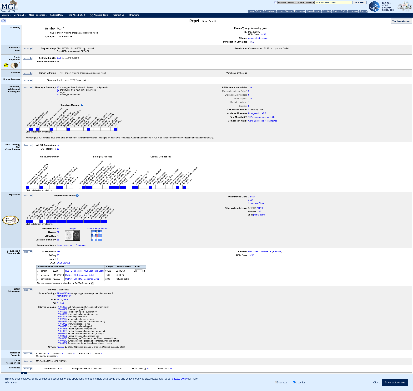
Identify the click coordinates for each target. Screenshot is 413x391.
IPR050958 (62, 307)
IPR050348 (62, 328)
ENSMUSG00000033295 (259, 251)
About (3, 11)
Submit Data (56, 15)
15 (58, 87)
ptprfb (262, 215)
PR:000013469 (64, 293)
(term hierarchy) (64, 296)
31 (58, 232)
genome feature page (258, 38)
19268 (263, 34)
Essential (282, 382)
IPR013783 (62, 324)
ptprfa (256, 215)
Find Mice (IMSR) (76, 15)
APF (264, 113)
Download (19, 15)
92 (61, 368)
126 (250, 98)
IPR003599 (62, 314)
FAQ (13, 11)
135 (58, 251)
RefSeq (68, 275)
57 (58, 145)
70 (58, 255)
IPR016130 (62, 331)
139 (250, 87)
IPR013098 (62, 316)
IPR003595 (62, 333)
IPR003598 (62, 326)
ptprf (259, 211)
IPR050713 (62, 338)
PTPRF (260, 208)
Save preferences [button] (395, 382)
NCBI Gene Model (73, 271)
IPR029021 (62, 336)
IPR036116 (62, 312)
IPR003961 (62, 309)
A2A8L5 (60, 347)
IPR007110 (62, 319)
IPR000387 (62, 343)
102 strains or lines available (261, 117)
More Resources (37, 15)
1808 (59, 58)
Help (8, 11)
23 (58, 236)
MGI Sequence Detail (94, 271)
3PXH (59, 299)
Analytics (300, 382)
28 (47, 353)
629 (58, 228)
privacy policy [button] (180, 378)
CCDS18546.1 (63, 263)
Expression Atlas (256, 203)
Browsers (134, 15)
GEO (250, 200)
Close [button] (376, 382)
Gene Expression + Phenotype (262, 121)
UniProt (68, 279)
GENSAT (252, 197)
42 (58, 90)
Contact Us (118, 15)
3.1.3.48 (60, 303)
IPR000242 (62, 341)
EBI (75, 279)
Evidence (277, 251)
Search (5, 15)
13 (58, 149)
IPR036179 (62, 321)
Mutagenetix (254, 113)
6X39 (66, 299)
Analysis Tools (100, 15)
